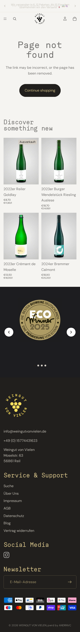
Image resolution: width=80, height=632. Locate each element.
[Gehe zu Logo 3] (42, 365)
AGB (7, 508)
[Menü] (5, 19)
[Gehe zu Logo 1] (35, 365)
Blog (7, 523)
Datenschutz (14, 515)
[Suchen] (15, 19)
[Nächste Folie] (75, 6)
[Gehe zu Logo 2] (38, 365)
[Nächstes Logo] (71, 332)
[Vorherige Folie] (5, 6)
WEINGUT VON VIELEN (32, 625)
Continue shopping (40, 90)
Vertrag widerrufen (19, 530)
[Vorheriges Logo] (8, 332)
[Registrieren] (69, 582)
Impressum (13, 500)
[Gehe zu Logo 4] (45, 365)
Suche (9, 486)
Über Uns (11, 493)
